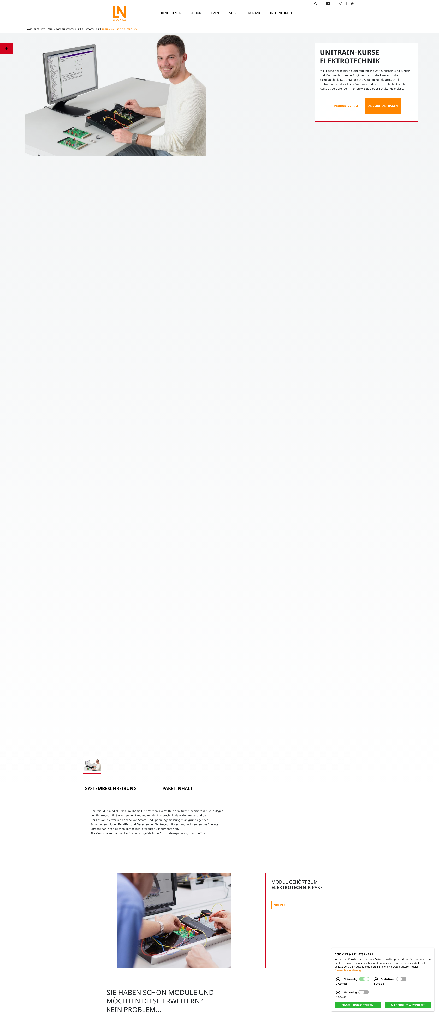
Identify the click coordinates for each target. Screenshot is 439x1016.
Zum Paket (281, 905)
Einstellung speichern (357, 1004)
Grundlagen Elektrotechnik (63, 29)
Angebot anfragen (383, 106)
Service (235, 13)
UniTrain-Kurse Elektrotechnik (119, 29)
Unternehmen (280, 13)
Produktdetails (346, 106)
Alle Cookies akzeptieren (408, 1004)
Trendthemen (170, 13)
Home (29, 29)
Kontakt (255, 13)
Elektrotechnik (90, 29)
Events (216, 13)
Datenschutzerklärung (348, 970)
